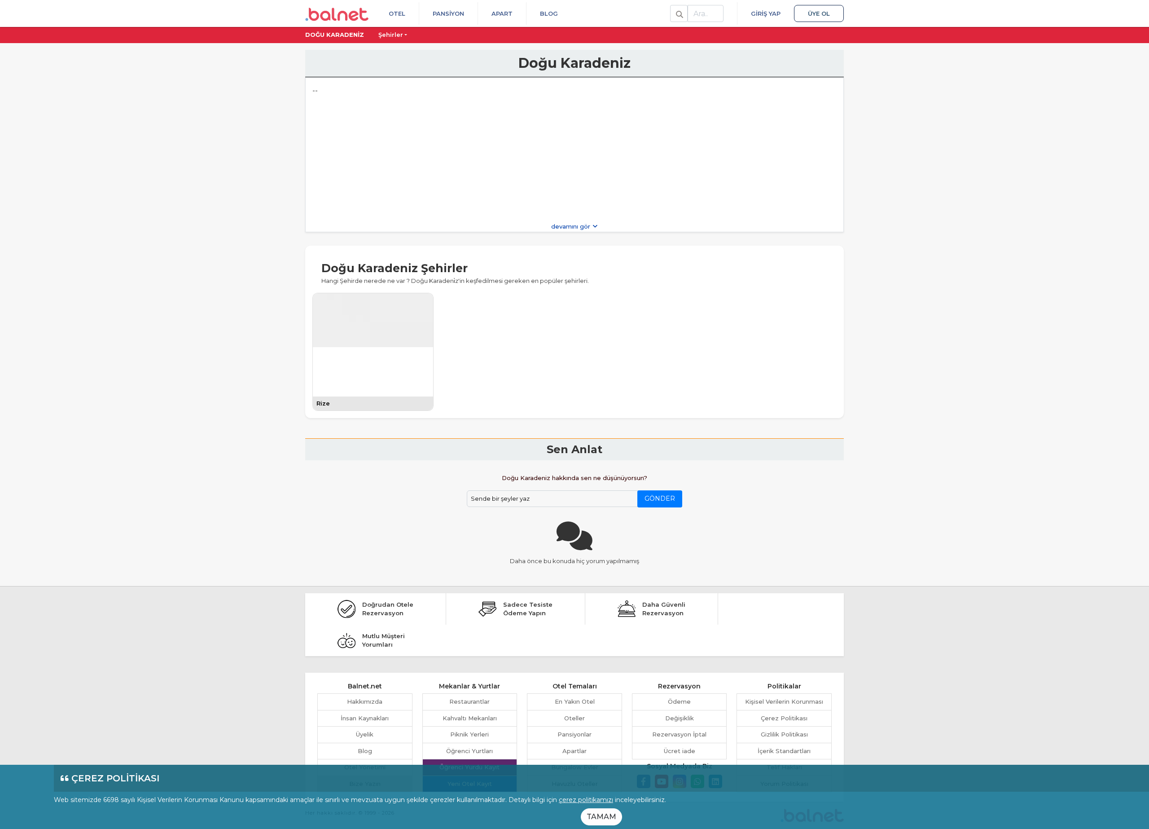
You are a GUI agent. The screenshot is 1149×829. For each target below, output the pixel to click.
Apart (502, 13)
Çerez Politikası (784, 718)
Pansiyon (448, 13)
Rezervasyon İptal (679, 734)
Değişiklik (679, 718)
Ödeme (679, 701)
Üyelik (364, 734)
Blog (549, 13)
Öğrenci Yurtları (469, 750)
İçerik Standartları (784, 750)
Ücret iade (679, 750)
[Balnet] (336, 13)
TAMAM (601, 816)
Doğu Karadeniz (334, 34)
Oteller (574, 718)
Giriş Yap (766, 13)
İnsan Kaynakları (365, 718)
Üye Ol (819, 13)
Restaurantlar (469, 701)
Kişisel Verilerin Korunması (784, 701)
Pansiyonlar (574, 734)
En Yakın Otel (575, 701)
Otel (397, 13)
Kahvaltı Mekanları (470, 718)
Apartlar (574, 750)
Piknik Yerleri (469, 734)
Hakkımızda (364, 701)
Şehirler (390, 34)
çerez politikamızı (586, 800)
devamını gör (571, 226)
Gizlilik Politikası (784, 734)
